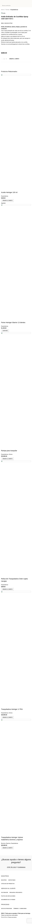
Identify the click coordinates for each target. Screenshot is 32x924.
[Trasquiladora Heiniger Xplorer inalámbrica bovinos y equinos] (16, 775)
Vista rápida (3, 834)
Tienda (7, 9)
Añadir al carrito (14, 58)
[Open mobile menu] (1, 1)
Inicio (2, 9)
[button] (7, 847)
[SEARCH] (29, 5)
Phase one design (12, 917)
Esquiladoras (14, 9)
